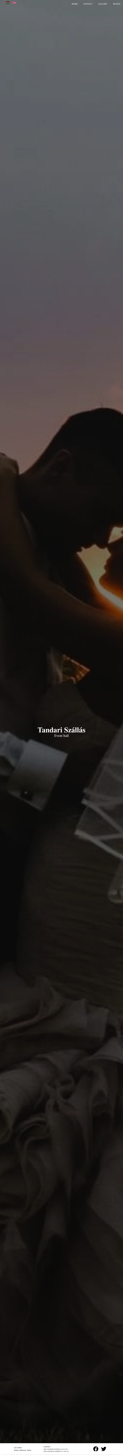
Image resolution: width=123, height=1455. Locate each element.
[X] (104, 1449)
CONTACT (87, 4)
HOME (74, 4)
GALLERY (102, 4)
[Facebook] (96, 1449)
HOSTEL (117, 4)
